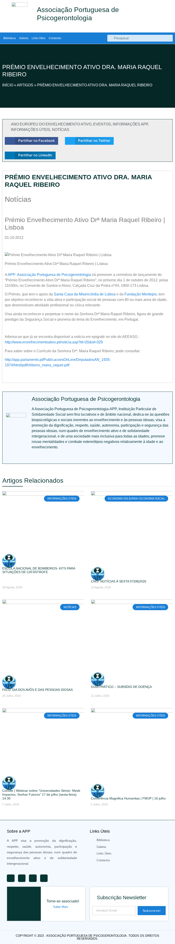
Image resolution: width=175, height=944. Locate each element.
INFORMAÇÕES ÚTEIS (30, 130)
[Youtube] (34, 457)
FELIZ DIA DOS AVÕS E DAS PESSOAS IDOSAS (37, 690)
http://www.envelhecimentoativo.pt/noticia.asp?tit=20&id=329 (54, 342)
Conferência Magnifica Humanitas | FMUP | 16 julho (128, 798)
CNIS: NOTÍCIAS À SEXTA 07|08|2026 (118, 581)
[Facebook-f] (54, 457)
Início (7, 85)
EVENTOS (102, 124)
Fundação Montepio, (141, 294)
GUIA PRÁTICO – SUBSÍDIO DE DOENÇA (121, 687)
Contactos (55, 38)
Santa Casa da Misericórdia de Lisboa (85, 294)
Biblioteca (9, 38)
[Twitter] (44, 457)
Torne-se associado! (62, 901)
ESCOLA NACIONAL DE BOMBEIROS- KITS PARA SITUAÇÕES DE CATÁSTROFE (38, 570)
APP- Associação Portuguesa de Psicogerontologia (49, 275)
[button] (31, 141)
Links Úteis (38, 38)
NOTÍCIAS (60, 130)
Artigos (25, 85)
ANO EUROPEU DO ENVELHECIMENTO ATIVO (51, 124)
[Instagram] (64, 457)
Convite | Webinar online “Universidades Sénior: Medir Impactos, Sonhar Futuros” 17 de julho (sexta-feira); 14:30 (41, 794)
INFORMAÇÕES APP (130, 124)
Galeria (23, 38)
